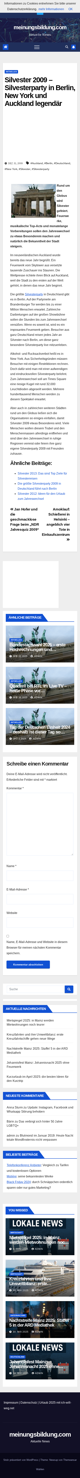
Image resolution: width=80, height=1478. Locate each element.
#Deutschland (62, 163)
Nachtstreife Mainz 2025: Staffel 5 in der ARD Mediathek (39, 1323)
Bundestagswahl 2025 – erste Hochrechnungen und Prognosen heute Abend (37, 649)
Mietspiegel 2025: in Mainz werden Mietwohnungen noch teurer (38, 1242)
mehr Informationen (51, 9)
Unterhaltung (17, 1315)
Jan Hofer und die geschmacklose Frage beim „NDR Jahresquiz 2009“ (24, 519)
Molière (12, 1176)
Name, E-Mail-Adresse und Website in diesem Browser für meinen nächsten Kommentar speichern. (37, 947)
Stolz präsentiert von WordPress (21, 1460)
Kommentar (15, 788)
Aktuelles (11, 72)
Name (11, 866)
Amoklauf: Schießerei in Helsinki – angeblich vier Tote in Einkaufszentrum (56, 522)
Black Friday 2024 (19, 1182)
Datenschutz (28, 1402)
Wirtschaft (16, 1233)
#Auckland (37, 163)
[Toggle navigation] (37, 47)
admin (38, 656)
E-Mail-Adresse (18, 889)
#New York (11, 169)
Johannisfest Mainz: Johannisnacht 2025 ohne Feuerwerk (34, 1366)
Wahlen (40, 1469)
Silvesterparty (34, 294)
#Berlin (48, 163)
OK (70, 9)
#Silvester (24, 169)
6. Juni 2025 (21, 1249)
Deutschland (17, 1357)
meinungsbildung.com (40, 27)
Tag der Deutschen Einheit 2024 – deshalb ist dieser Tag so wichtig (39, 732)
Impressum (11, 1402)
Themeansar (70, 1460)
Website (12, 912)
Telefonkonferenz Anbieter (24, 1165)
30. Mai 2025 (21, 1290)
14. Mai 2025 (21, 1373)
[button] (66, 47)
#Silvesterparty (40, 169)
